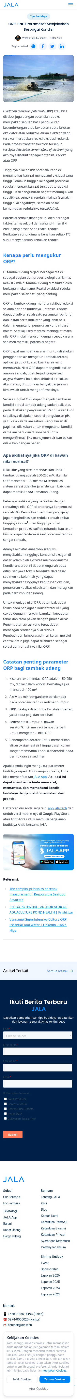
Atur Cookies (38, 1388)
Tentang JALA (50, 1197)
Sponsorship (49, 1269)
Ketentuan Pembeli (54, 1222)
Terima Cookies (54, 1379)
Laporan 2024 (50, 1288)
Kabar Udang (12, 1230)
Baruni (7, 1224)
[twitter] (52, 46)
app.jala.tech (57, 808)
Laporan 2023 (50, 1294)
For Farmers (11, 1203)
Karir (44, 1203)
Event (45, 1263)
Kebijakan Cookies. (54, 1370)
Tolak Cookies (22, 1379)
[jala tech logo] (11, 5)
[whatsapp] (33, 46)
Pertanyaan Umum (53, 1247)
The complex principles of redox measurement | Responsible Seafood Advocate (37, 894)
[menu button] (71, 5)
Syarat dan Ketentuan (55, 1241)
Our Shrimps (11, 1197)
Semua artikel (57, 971)
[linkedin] (62, 46)
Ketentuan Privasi (53, 1235)
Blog (44, 1209)
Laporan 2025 (50, 1282)
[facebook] (43, 46)
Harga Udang (12, 1236)
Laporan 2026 (50, 1275)
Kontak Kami (49, 1216)
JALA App (40, 777)
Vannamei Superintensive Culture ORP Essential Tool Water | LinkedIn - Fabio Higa (38, 925)
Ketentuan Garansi (53, 1228)
